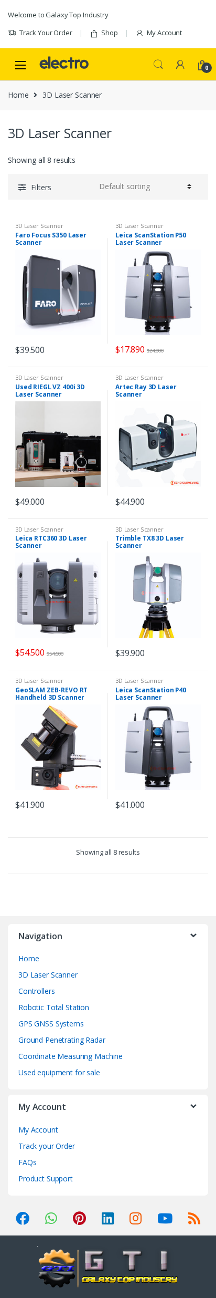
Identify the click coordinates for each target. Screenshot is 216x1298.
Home (18, 95)
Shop (109, 32)
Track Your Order (45, 32)
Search (158, 64)
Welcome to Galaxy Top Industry (58, 14)
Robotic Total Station (53, 1007)
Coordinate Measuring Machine (70, 1056)
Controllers (36, 991)
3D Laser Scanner (39, 226)
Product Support (45, 1178)
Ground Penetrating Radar (61, 1040)
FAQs (27, 1162)
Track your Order (46, 1146)
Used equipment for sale (59, 1072)
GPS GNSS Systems (51, 1024)
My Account (164, 32)
